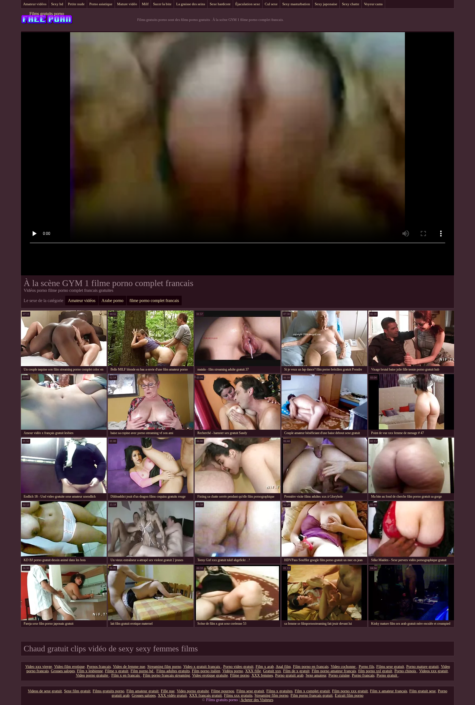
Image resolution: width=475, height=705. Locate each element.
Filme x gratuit (116, 671)
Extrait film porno (349, 695)
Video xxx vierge (38, 667)
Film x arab (265, 667)
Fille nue (168, 691)
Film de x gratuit (296, 671)
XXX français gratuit (205, 695)
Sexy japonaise (326, 4)
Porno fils (366, 667)
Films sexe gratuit (390, 667)
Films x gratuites (279, 691)
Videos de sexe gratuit (45, 691)
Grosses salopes (63, 671)
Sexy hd (57, 4)
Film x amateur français (388, 691)
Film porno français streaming (166, 675)
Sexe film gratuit (77, 691)
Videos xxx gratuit (433, 671)
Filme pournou (222, 691)
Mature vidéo (127, 4)
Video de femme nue (129, 667)
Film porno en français (310, 667)
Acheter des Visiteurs (257, 700)
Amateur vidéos (34, 4)
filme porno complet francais (154, 300)
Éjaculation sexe (247, 4)
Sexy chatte (350, 4)
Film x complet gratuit (312, 691)
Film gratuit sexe (422, 691)
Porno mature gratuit (422, 667)
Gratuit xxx (272, 671)
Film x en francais (126, 675)
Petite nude (76, 4)
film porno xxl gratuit (375, 671)
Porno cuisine (339, 675)
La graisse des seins (190, 4)
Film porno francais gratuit (312, 695)
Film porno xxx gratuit (350, 691)
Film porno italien (206, 671)
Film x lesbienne (90, 671)
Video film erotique (69, 667)
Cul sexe (271, 4)
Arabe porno (112, 300)
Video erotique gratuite (210, 675)
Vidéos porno (232, 671)
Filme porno (239, 675)
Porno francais (363, 675)
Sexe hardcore (220, 4)
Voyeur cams (373, 4)
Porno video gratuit (238, 667)
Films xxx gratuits (238, 695)
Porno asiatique (100, 4)
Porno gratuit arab (289, 675)
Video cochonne (344, 667)
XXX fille (253, 671)
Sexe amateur (316, 675)
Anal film (283, 667)
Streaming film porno (164, 667)
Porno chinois (405, 671)
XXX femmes (262, 675)
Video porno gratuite (92, 675)
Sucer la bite (162, 4)
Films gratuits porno (46, 13)
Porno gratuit (387, 675)
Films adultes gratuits (173, 671)
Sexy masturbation (296, 4)
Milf (145, 4)
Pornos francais (99, 667)
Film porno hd (142, 671)
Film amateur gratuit (142, 691)
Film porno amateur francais (334, 671)
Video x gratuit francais (202, 667)
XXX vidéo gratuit (172, 695)
